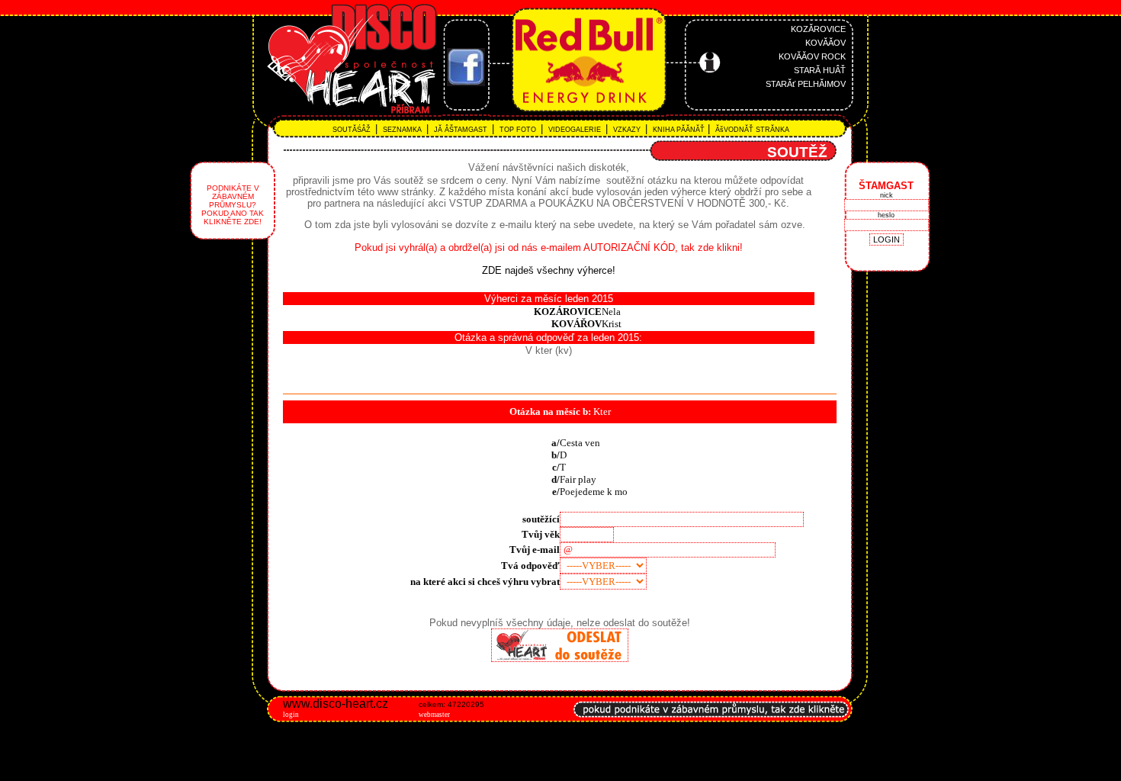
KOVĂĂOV (825, 42)
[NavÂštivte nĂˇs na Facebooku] (466, 82)
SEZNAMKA (403, 129)
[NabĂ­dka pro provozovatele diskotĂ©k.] (711, 725)
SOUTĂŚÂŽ (353, 129)
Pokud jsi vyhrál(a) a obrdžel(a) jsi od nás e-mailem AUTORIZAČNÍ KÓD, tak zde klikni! (549, 247)
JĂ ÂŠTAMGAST (462, 129)
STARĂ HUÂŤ (820, 70)
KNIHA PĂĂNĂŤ (677, 129)
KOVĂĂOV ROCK (812, 56)
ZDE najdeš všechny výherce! (548, 270)
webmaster (434, 714)
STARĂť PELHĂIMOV (806, 83)
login (291, 714)
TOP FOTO (519, 129)
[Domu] (315, 115)
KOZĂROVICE (818, 29)
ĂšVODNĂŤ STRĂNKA (751, 129)
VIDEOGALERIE (575, 129)
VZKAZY (628, 129)
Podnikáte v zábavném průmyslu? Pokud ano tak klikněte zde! (232, 205)
